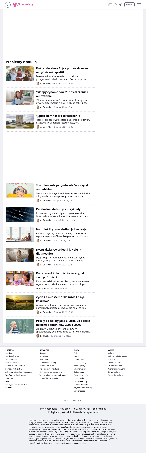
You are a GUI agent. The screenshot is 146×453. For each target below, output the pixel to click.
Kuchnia (8, 388)
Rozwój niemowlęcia (47, 366)
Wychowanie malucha (116, 369)
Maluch (110, 353)
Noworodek (44, 359)
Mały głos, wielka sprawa (117, 356)
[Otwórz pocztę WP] (110, 4)
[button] (118, 4)
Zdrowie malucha (114, 362)
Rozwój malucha (114, 372)
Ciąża (76, 353)
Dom (7, 381)
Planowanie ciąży (80, 381)
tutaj (83, 443)
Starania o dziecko (81, 384)
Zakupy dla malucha (115, 375)
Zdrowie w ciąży (80, 369)
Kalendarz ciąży (80, 362)
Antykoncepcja (79, 391)
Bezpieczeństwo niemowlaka (50, 372)
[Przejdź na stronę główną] (8, 6)
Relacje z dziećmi (12, 362)
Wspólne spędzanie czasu (15, 375)
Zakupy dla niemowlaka (48, 378)
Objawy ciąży (79, 359)
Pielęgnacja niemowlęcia (49, 369)
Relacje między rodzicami (15, 366)
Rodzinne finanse (12, 356)
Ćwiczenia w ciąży (81, 375)
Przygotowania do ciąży (83, 388)
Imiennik (77, 356)
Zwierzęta (9, 378)
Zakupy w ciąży (79, 378)
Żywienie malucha (115, 366)
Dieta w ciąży (79, 372)
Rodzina (8, 353)
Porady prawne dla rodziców (16, 384)
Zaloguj (129, 4)
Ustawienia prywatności (85, 412)
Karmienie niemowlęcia (48, 362)
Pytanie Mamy (113, 359)
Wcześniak (43, 356)
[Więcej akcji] (93, 68)
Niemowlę (43, 353)
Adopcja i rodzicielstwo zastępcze (18, 372)
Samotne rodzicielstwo (14, 369)
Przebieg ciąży (79, 366)
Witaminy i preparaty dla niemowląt (53, 375)
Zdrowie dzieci (11, 359)
